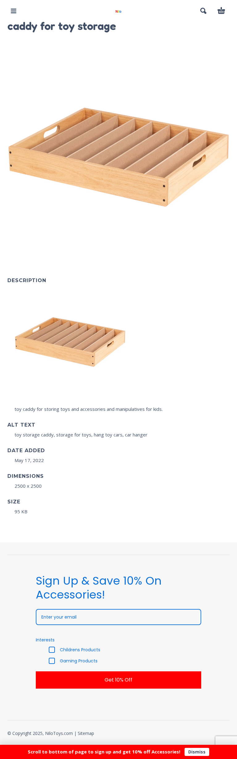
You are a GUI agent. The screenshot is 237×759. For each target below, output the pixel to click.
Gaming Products (79, 661)
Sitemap (86, 733)
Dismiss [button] (197, 752)
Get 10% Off (118, 679)
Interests (45, 640)
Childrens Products (80, 650)
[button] (13, 11)
